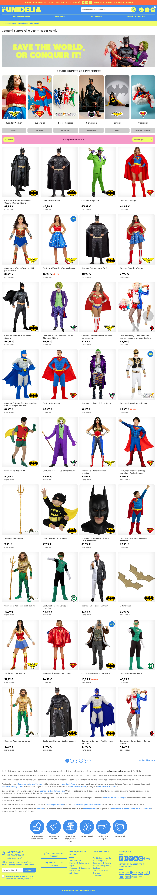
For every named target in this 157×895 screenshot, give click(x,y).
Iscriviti (29, 870)
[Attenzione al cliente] (147, 9)
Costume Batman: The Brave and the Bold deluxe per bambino (20, 404)
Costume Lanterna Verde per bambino (55, 607)
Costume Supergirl (128, 200)
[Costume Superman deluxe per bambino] (136, 509)
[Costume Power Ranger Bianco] (136, 374)
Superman (14, 123)
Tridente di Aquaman (13, 538)
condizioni (9, 879)
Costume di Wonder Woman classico (59, 268)
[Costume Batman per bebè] (59, 509)
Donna (39, 130)
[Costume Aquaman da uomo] (20, 712)
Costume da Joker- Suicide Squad (96, 403)
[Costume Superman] (59, 374)
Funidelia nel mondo (102, 858)
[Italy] (121, 858)
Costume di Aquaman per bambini (19, 606)
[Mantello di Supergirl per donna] (59, 645)
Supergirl (117, 123)
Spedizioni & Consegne (79, 868)
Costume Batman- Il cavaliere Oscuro (17, 336)
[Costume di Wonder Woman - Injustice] (97, 442)
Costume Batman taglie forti (94, 268)
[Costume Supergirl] (136, 172)
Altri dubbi (73, 873)
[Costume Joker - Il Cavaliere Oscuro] (59, 442)
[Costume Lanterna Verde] (136, 645)
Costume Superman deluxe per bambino (133, 539)
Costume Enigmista (90, 200)
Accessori (96, 16)
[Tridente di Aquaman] (20, 509)
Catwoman (65, 123)
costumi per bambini (55, 804)
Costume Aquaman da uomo (17, 741)
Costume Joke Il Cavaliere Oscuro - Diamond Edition (58, 336)
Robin (143, 123)
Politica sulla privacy (102, 865)
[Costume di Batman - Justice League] (59, 712)
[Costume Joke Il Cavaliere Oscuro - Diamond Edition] (59, 307)
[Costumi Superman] (14, 97)
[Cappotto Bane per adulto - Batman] (97, 645)
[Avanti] (90, 760)
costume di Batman (77, 786)
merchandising (90, 809)
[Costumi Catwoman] (65, 97)
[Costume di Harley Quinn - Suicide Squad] (136, 712)
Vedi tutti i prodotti (147, 760)
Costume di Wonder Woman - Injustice (94, 472)
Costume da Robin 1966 (14, 471)
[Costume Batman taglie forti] (97, 239)
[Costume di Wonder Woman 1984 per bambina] (20, 239)
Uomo (14, 130)
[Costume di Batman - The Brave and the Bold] (97, 712)
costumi (40, 809)
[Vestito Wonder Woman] (20, 645)
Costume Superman (51, 403)
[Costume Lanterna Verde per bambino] (59, 577)
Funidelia (5, 23)
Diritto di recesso (100, 870)
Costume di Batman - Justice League (59, 741)
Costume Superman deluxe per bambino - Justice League (133, 472)
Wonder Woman (35, 784)
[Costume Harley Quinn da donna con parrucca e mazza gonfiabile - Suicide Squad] (136, 307)
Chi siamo (97, 875)
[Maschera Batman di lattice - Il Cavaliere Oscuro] (97, 509)
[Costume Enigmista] (97, 172)
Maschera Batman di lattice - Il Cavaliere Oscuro (95, 539)
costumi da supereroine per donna (87, 804)
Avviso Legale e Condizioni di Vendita (102, 861)
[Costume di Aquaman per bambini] (20, 577)
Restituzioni (74, 870)
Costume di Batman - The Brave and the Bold (97, 742)
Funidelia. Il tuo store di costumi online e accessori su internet (21, 9)
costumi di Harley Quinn (12, 786)
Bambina (91, 130)
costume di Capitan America (52, 791)
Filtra (10, 139)
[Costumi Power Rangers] (39, 97)
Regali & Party (135, 16)
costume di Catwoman (107, 786)
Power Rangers (39, 123)
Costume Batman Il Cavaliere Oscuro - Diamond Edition (17, 201)
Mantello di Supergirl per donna (57, 673)
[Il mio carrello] (152, 9)
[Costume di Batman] (59, 172)
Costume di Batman (51, 200)
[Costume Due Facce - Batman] (97, 577)
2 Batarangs (125, 606)
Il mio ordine (75, 860)
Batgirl (91, 123)
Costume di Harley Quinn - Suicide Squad (135, 742)
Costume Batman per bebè (55, 538)
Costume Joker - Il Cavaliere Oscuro (59, 471)
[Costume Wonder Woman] (136, 239)
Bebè (117, 130)
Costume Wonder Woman (131, 268)
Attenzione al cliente (55, 854)
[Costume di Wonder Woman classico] (59, 239)
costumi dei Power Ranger (114, 797)
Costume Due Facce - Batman (94, 606)
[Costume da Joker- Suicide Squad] (97, 374)
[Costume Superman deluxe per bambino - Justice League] (136, 442)
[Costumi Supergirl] (117, 97)
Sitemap (96, 873)
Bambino (65, 130)
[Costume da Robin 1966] (20, 442)
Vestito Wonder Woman (14, 673)
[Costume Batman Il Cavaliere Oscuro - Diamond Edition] (20, 172)
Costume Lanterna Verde (131, 673)
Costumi (58, 16)
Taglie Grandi (143, 130)
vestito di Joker (68, 784)
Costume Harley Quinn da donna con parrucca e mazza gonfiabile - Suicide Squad (135, 336)
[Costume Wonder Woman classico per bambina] (97, 307)
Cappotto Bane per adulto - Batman (97, 673)
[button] (152, 103)
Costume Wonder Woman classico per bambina (96, 336)
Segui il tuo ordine (55, 864)
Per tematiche (20, 16)
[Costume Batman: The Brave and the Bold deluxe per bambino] (20, 374)
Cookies (96, 868)
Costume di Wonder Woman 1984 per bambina (19, 269)
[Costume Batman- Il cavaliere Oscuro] (20, 307)
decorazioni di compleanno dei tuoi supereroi (131, 809)
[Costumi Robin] (143, 97)
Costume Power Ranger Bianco (133, 403)
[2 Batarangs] (136, 577)
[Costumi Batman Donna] (91, 97)
